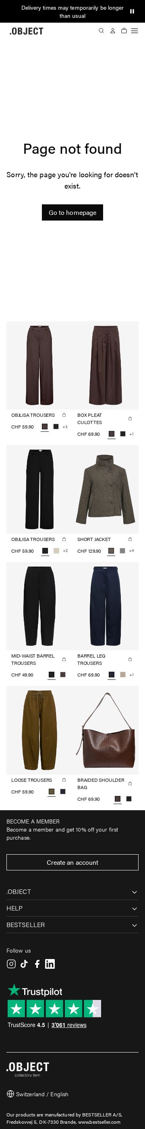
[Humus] (123, 674)
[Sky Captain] (63, 791)
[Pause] (132, 11)
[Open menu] (134, 31)
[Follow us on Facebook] (37, 964)
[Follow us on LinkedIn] (50, 964)
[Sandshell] (56, 551)
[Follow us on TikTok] (24, 964)
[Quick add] (64, 414)
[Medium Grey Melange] (122, 551)
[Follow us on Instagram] (11, 964)
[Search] (101, 31)
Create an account (73, 862)
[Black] (56, 426)
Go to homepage (72, 212)
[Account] (113, 31)
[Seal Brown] (63, 674)
